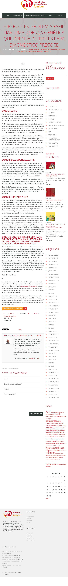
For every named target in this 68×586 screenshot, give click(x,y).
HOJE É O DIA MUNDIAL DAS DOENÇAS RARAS (55, 175)
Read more (49, 184)
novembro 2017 (54, 306)
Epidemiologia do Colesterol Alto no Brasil (12, 561)
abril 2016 (52, 366)
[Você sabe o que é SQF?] (50, 192)
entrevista (56, 438)
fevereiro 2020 (54, 274)
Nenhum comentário (10, 316)
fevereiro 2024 (54, 255)
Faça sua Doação (39, 15)
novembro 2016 (54, 344)
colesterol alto (51, 417)
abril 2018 (52, 293)
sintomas (56, 462)
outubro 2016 (53, 347)
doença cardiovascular (54, 434)
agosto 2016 (53, 353)
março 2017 (53, 331)
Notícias (51, 119)
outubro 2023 (53, 261)
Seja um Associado (13, 308)
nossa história (50, 459)
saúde (52, 462)
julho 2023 (52, 271)
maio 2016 (52, 363)
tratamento (51, 464)
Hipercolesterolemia (29, 15)
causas (48, 414)
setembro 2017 (54, 312)
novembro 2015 (54, 382)
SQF (50, 132)
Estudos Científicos (55, 109)
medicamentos (54, 457)
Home (7, 15)
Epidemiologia (61, 438)
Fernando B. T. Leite (34, 314)
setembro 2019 (54, 277)
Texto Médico (53, 135)
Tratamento (29, 537)
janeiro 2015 (53, 394)
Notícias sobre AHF (55, 122)
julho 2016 (52, 356)
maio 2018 (52, 290)
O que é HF (29, 533)
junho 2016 (52, 360)
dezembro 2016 (54, 341)
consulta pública (50, 425)
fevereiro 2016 (54, 372)
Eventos (51, 113)
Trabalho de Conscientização (54, 139)
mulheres (61, 457)
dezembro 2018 (54, 280)
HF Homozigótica (57, 445)
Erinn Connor (49, 441)
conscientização (53, 421)
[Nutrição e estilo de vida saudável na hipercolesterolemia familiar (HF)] (50, 216)
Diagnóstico (29, 535)
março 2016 (53, 369)
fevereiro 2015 (54, 391)
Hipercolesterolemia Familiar (57, 451)
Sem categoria (53, 128)
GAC (64, 443)
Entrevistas (52, 106)
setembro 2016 (54, 350)
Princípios (29, 518)
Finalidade (29, 520)
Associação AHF (18, 15)
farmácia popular (49, 443)
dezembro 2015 (54, 379)
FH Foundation (58, 443)
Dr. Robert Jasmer (52, 436)
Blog (50, 15)
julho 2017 (52, 318)
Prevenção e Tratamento (18, 49)
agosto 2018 (53, 283)
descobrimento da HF (58, 428)
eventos (55, 441)
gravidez (48, 445)
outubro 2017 (53, 309)
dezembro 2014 (54, 398)
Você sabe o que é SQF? (54, 200)
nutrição (56, 459)
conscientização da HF (54, 423)
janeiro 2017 (53, 337)
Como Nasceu (30, 516)
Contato (60, 15)
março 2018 (53, 296)
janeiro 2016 (53, 375)
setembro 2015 (54, 388)
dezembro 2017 (54, 302)
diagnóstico (50, 430)
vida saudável (61, 464)
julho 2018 (52, 287)
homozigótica (58, 455)
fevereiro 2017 (54, 334)
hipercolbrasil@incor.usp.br (28, 286)
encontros (50, 439)
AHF (48, 411)
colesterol (55, 414)
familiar (62, 441)
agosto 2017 (53, 315)
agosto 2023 (53, 268)
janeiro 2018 (53, 299)
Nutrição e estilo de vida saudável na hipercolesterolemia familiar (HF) (55, 227)
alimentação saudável (57, 412)
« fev (47, 498)
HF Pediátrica (53, 116)
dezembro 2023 (54, 258)
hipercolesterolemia (55, 448)
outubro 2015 (53, 385)
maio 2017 (52, 325)
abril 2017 (52, 328)
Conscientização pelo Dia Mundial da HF (12, 565)
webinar (48, 466)
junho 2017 (52, 322)
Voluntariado (53, 146)
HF (52, 446)
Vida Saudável (53, 143)
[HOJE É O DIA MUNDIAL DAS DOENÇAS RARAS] (50, 166)
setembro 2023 (54, 264)
